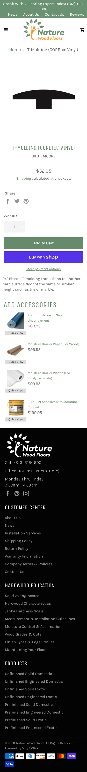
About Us (31, 14)
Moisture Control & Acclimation (33, 626)
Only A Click (30, 748)
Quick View (15, 333)
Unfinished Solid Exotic (25, 689)
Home (15, 49)
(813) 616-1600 (27, 462)
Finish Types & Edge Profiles (29, 642)
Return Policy (16, 548)
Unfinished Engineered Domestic (34, 681)
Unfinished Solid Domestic (28, 673)
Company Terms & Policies (28, 564)
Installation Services (23, 533)
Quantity (10, 215)
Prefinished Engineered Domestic (34, 712)
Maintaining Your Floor (25, 649)
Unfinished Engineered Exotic (31, 696)
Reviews (77, 14)
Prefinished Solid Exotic (26, 720)
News (12, 14)
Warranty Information (24, 556)
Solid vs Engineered (22, 595)
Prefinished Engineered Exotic (31, 727)
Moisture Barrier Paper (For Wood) (53, 344)
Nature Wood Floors (30, 743)
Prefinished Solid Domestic (29, 704)
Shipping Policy (18, 540)
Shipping (23, 178)
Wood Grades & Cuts (23, 634)
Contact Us (54, 14)
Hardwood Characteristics (28, 603)
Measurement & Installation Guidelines (40, 618)
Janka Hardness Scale (24, 611)
